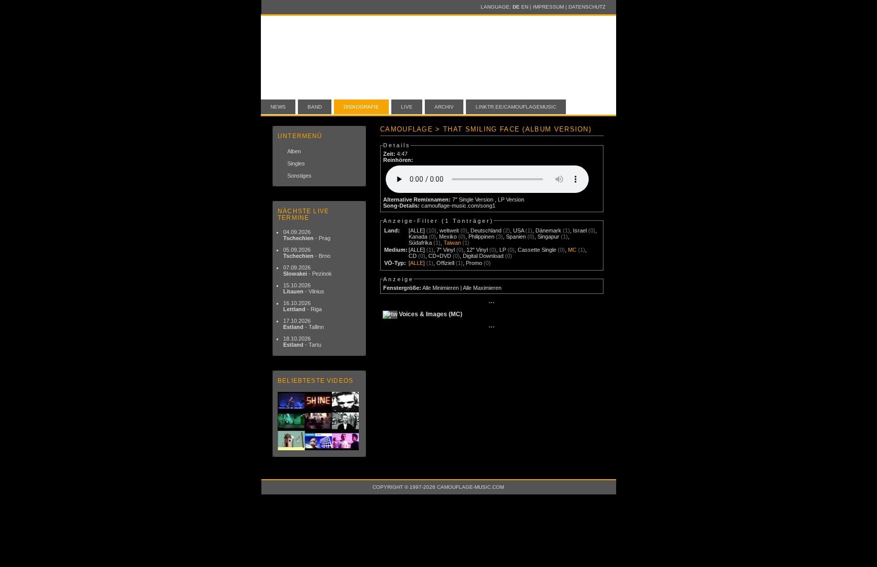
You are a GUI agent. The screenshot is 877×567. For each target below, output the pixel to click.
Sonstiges (299, 176)
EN (524, 7)
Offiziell (445, 263)
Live (407, 107)
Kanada (418, 237)
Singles (296, 163)
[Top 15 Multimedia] (319, 421)
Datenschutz (586, 7)
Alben (294, 151)
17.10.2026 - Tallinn (303, 324)
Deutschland (485, 230)
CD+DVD (439, 256)
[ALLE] (417, 230)
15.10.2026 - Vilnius (303, 288)
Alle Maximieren (482, 288)
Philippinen (481, 237)
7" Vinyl (445, 250)
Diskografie (361, 107)
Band (315, 107)
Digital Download (483, 256)
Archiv (444, 107)
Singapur (548, 237)
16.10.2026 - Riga (302, 306)
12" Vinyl (477, 250)
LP (502, 250)
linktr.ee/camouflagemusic (516, 107)
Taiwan (452, 243)
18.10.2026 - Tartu (302, 342)
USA (518, 230)
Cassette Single (537, 250)
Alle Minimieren (440, 288)
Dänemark (548, 230)
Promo (474, 263)
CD (413, 256)
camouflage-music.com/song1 (458, 206)
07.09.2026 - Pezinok (307, 270)
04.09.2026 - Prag (306, 235)
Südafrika (420, 243)
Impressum (548, 7)
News (278, 107)
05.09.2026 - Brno (306, 253)
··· (492, 302)
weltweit (449, 230)
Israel (580, 230)
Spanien (516, 237)
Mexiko (448, 237)
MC (572, 250)
